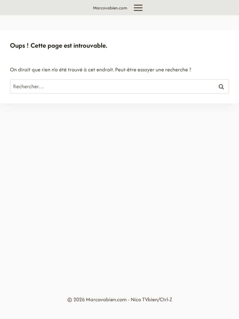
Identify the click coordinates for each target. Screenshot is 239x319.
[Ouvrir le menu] (138, 8)
